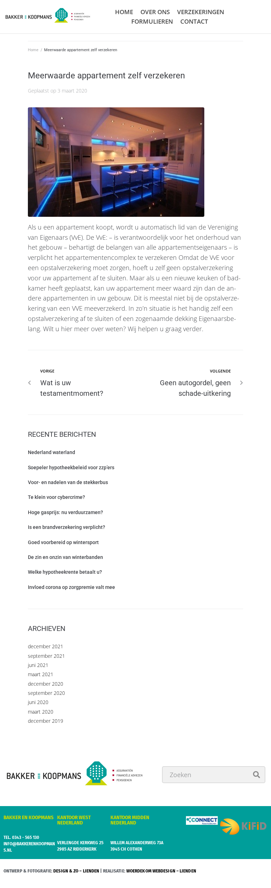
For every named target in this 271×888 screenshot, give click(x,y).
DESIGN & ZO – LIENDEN (76, 871)
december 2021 (45, 646)
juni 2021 (38, 665)
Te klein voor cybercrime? (56, 497)
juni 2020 (38, 702)
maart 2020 (40, 711)
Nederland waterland (51, 452)
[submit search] (256, 774)
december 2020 (45, 683)
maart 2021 (40, 674)
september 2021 (46, 655)
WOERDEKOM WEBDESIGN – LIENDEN (161, 871)
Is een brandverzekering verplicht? (66, 527)
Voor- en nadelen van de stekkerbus (68, 482)
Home (33, 50)
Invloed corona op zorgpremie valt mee (71, 587)
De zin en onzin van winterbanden (65, 557)
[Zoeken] (213, 774)
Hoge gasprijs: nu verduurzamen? (65, 512)
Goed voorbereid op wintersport (63, 542)
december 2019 (45, 720)
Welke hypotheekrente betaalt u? (65, 572)
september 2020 (46, 693)
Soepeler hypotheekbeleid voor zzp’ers (71, 467)
